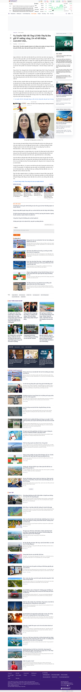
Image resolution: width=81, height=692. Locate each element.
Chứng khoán (13, 13)
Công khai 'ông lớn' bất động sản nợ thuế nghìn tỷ (25, 218)
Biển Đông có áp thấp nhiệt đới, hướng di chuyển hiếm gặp (37, 507)
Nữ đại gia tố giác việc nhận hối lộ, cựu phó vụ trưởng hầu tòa (28, 221)
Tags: (9, 294)
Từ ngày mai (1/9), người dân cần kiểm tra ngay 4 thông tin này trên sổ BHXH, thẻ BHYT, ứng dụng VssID (37, 432)
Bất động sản (19, 13)
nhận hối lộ (23, 296)
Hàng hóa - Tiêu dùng (26, 572)
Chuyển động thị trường (27, 427)
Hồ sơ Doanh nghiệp (55, 674)
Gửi (16, 234)
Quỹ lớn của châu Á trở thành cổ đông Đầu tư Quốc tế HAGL (63, 104)
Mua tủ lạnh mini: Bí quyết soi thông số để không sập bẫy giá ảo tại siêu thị (38, 567)
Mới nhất (17, 673)
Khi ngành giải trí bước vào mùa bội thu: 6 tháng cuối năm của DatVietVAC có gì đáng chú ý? (64, 100)
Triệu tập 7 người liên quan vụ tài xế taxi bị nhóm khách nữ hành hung (37, 626)
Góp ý (15, 227)
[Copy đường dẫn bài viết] (10, 41)
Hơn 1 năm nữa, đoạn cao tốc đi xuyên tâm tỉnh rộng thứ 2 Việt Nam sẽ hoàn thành (38, 579)
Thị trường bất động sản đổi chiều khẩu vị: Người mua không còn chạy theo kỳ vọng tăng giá (38, 496)
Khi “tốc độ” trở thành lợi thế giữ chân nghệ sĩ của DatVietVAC (64, 96)
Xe (23, 598)
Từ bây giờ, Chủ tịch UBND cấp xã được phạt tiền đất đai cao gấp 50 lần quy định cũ (37, 467)
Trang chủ (15, 32)
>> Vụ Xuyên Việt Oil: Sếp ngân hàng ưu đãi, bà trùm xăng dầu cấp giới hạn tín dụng (33, 99)
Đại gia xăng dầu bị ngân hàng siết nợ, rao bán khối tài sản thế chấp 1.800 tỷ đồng (33, 210)
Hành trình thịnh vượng (63, 109)
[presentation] (10, 355)
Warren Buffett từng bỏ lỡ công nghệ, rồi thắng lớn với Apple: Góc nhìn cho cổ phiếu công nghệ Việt (63, 127)
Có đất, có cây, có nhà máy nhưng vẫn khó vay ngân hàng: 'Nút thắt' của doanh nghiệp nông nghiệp (30, 361)
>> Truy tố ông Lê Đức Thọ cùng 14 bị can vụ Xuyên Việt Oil (28, 181)
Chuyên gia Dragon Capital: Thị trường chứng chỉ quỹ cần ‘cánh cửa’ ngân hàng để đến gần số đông (63, 131)
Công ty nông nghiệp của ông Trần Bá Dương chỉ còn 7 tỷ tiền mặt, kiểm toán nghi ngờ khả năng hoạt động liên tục (40, 273)
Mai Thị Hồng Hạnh (44, 294)
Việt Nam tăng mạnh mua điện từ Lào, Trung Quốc (35, 443)
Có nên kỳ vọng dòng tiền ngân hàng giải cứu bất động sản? (38, 383)
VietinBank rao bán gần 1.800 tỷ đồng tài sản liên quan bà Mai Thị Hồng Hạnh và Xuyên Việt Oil (33, 206)
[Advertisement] (40, 23)
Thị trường (44, 13)
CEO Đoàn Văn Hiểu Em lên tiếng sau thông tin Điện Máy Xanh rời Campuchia (39, 251)
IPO (57, 82)
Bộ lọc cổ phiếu (64, 674)
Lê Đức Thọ (29, 294)
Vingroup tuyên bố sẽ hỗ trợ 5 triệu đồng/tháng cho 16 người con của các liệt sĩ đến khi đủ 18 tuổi (64, 76)
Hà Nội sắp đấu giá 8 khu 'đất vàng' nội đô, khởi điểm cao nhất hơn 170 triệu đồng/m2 (38, 543)
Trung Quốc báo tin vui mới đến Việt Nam (33, 554)
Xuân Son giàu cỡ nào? (28, 661)
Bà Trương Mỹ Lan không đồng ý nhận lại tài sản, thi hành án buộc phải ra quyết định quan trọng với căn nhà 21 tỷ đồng (15, 338)
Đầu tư (24, 448)
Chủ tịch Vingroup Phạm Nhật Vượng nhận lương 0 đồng (63, 56)
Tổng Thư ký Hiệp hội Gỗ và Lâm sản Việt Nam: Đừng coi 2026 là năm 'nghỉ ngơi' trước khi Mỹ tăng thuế (16, 361)
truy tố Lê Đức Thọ (15, 296)
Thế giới (39, 13)
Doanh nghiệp (33, 13)
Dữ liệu (69, 13)
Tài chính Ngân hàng (26, 13)
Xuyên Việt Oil (14, 294)
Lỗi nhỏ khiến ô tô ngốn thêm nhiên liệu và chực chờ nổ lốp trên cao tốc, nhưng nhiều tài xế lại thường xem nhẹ (38, 614)
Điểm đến (24, 656)
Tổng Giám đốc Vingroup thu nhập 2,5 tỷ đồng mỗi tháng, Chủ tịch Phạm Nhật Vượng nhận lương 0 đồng (31, 316)
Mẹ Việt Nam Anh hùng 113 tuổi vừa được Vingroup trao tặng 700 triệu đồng (63, 66)
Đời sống (51, 13)
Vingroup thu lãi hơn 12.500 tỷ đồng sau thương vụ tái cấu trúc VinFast (31, 337)
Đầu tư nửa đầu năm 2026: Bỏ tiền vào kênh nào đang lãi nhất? (64, 123)
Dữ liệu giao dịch (46, 674)
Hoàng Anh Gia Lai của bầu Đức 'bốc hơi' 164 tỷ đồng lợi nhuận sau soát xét (40, 240)
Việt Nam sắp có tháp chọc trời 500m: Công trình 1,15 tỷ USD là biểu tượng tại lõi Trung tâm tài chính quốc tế (38, 602)
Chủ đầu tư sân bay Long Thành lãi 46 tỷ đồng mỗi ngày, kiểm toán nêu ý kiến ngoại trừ (39, 283)
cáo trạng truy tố (36, 294)
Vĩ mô (48, 13)
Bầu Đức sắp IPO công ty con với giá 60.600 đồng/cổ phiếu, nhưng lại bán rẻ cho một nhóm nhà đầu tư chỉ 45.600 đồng (46, 338)
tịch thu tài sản (22, 294)
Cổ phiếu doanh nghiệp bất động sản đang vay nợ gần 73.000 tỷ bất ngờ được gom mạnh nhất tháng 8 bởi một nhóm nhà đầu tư (38, 420)
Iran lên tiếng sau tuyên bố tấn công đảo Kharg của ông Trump (37, 408)
